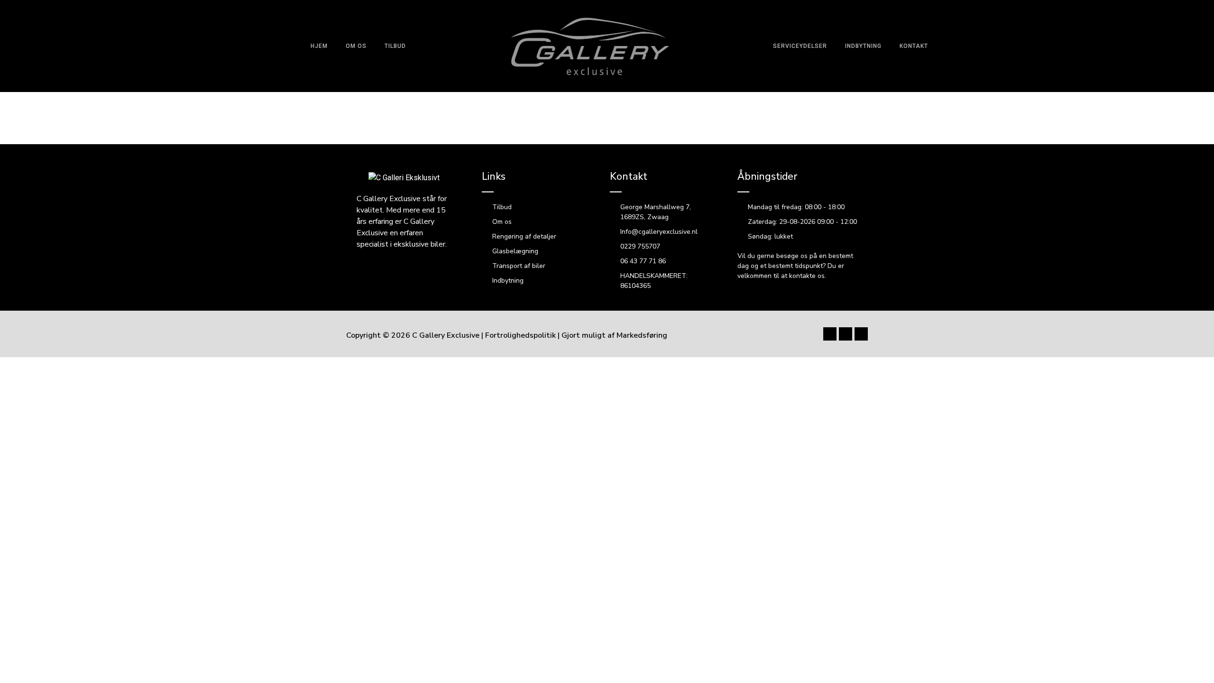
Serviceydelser (800, 46)
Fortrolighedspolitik (520, 335)
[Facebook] (1062, 46)
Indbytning (863, 46)
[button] (1161, 46)
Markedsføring (641, 335)
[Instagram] (1081, 46)
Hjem (319, 46)
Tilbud (395, 46)
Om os (356, 46)
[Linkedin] (861, 334)
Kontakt (914, 46)
